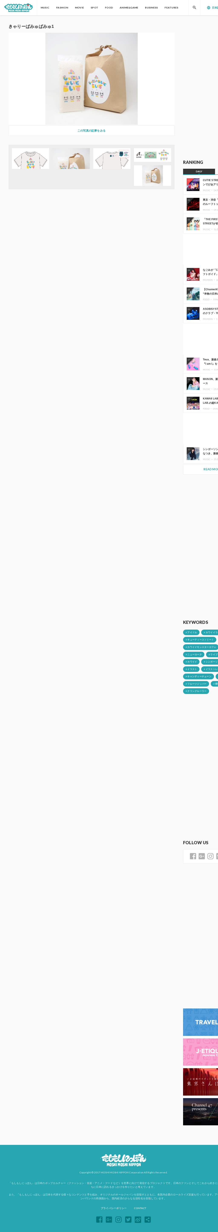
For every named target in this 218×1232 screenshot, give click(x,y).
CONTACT (140, 1208)
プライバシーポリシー (114, 1208)
